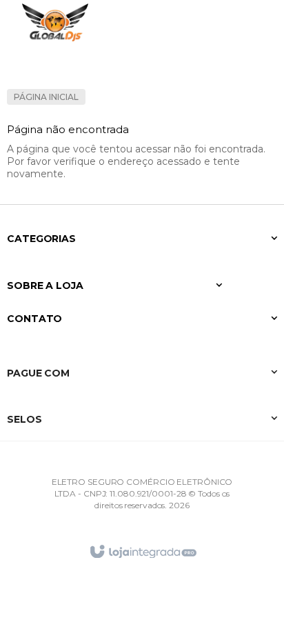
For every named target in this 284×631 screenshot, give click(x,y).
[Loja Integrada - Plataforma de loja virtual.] (142, 552)
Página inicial (46, 97)
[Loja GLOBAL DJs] (55, 22)
